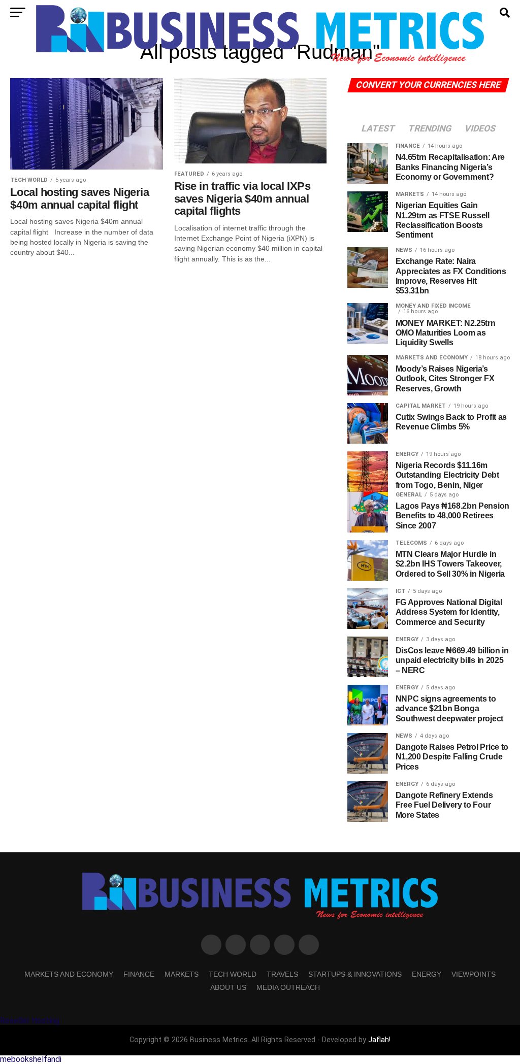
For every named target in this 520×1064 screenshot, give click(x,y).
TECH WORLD (232, 974)
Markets (182, 974)
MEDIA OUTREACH (288, 987)
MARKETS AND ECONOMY (68, 974)
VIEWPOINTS (473, 974)
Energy (426, 974)
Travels (282, 974)
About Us (228, 987)
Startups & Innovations (355, 974)
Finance (138, 974)
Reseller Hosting (29, 1020)
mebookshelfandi (30, 1059)
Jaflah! (379, 1040)
